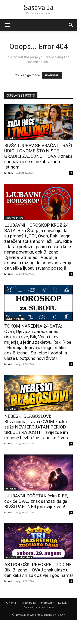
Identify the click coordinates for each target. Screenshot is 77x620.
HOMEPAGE (52, 75)
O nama (11, 603)
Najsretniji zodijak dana (19, 557)
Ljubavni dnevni (14, 217)
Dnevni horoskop (15, 318)
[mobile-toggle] (7, 25)
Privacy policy (28, 603)
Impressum (47, 603)
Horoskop (11, 138)
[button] (71, 25)
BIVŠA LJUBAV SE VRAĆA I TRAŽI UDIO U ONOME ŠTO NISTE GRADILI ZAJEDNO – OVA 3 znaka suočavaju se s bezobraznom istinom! (38, 156)
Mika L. (8, 172)
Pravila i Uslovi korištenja (39, 607)
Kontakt (62, 603)
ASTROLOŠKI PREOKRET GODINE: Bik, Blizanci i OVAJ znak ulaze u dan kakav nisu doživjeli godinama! (38, 570)
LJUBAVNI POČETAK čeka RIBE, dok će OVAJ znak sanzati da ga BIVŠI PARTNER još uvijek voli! (36, 501)
